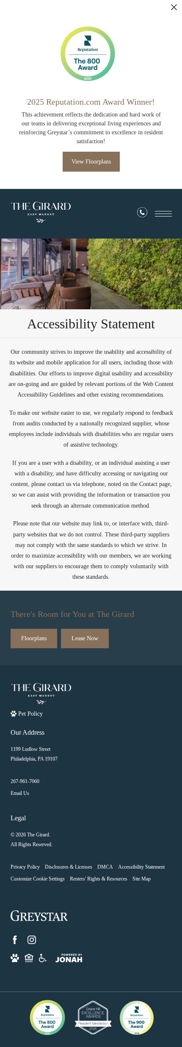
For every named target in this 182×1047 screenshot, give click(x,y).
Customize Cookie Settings (38, 879)
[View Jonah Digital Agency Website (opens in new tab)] (68, 958)
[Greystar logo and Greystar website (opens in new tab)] (39, 915)
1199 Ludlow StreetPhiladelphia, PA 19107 (34, 754)
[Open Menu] (163, 214)
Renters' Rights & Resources (98, 879)
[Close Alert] (174, 9)
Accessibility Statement (141, 867)
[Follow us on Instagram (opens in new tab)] (31, 939)
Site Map (141, 879)
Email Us (20, 793)
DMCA (105, 867)
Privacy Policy (25, 867)
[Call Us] (142, 214)
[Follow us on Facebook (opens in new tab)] (14, 939)
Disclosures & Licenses (68, 867)
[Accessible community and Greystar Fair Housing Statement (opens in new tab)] (43, 958)
